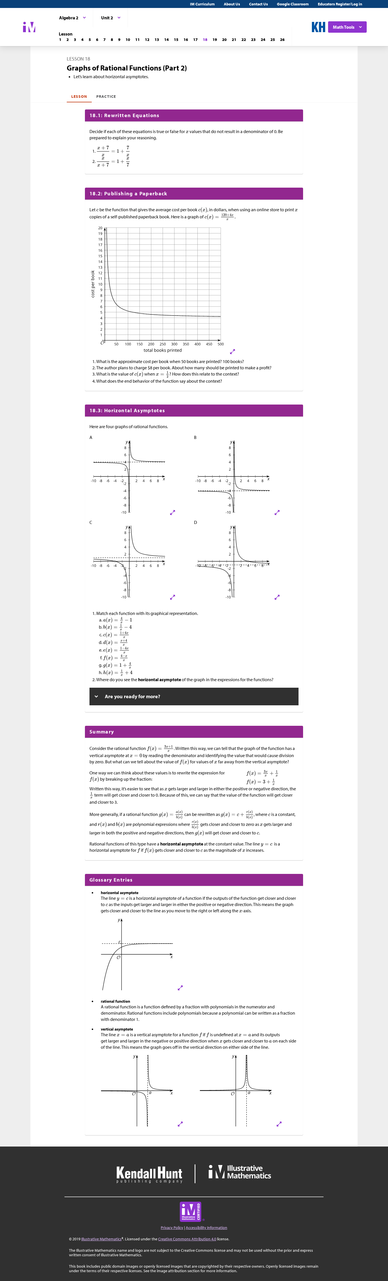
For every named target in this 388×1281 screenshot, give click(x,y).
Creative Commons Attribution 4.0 (187, 1238)
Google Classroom (293, 4)
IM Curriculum (202, 4)
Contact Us (258, 4)
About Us (232, 4)
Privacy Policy (172, 1227)
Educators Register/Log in (340, 4)
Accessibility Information (206, 1227)
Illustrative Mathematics (101, 1238)
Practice (106, 96)
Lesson (79, 96)
